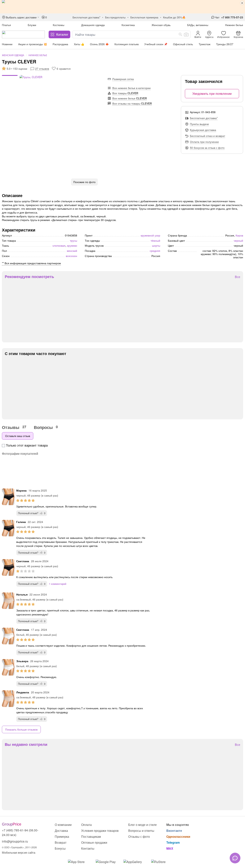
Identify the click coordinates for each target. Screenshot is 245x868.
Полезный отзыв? (31, 513)
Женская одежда (13, 55)
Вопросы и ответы (141, 830)
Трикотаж (204, 44)
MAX (169, 848)
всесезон (71, 256)
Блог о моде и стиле (142, 824)
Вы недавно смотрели (26, 744)
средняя (155, 251)
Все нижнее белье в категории (131, 88)
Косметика (128, 25)
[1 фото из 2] (10, 76)
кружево (72, 245)
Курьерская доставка (203, 130)
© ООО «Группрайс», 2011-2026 (19, 847)
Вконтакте (174, 830)
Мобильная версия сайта (18, 852)
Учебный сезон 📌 (155, 44)
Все (237, 277)
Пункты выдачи (199, 124)
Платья (6, 25)
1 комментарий (57, 584)
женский (72, 251)
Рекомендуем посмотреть (29, 276)
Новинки (7, 44)
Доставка (61, 830)
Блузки (32, 25)
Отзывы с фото (139, 836)
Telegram (173, 842)
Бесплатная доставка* (204, 118)
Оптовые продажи (94, 842)
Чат (217, 17)
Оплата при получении (204, 142)
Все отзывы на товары (132, 103)
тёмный (155, 240)
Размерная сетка (123, 79)
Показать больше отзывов (21, 729)
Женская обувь (161, 25)
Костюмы (58, 25)
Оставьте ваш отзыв (17, 436)
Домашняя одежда (93, 25)
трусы (73, 240)
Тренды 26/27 (224, 44)
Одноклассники (178, 836)
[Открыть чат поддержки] (235, 858)
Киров (239, 235)
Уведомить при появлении (212, 93)
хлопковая (58, 245)
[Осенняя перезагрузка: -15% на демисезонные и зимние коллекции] (122, 6)
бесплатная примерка (144, 17)
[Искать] (180, 34)
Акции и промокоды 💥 (32, 44)
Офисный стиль (183, 44)
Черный (238, 240)
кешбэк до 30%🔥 (174, 17)
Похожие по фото (84, 182)
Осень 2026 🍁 (99, 44)
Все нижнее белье (129, 98)
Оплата (86, 824)
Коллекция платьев (126, 44)
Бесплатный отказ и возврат (207, 136)
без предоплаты (115, 17)
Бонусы (60, 848)
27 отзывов (42, 68)
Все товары (125, 93)
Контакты (87, 848)
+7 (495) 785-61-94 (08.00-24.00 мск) (20, 832)
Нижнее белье (234, 25)
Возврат (60, 842)
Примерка (62, 836)
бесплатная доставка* (86, 17)
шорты (156, 245)
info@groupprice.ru (15, 841)
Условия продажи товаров (100, 830)
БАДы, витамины (197, 25)
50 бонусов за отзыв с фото (207, 148)
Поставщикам (91, 836)
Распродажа (60, 44)
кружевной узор (150, 235)
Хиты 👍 (79, 44)
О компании (63, 824)
